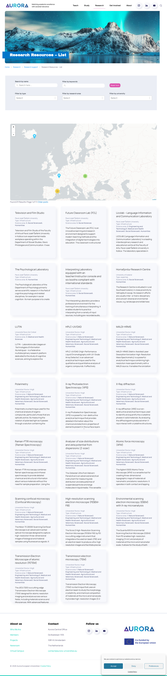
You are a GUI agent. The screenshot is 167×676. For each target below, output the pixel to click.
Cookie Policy (132, 672)
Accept (113, 666)
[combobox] (37, 85)
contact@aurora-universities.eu (62, 651)
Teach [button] (75, 5)
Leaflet (154, 199)
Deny (134, 666)
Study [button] (86, 5)
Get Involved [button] (115, 5)
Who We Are (15, 629)
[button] (161, 5)
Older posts (43, 202)
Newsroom (15, 645)
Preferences (154, 666)
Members (14, 634)
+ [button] (13, 127)
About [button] (129, 5)
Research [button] (99, 5)
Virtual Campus (17, 651)
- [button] (13, 134)
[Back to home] (17, 5)
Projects (14, 640)
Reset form (115, 85)
